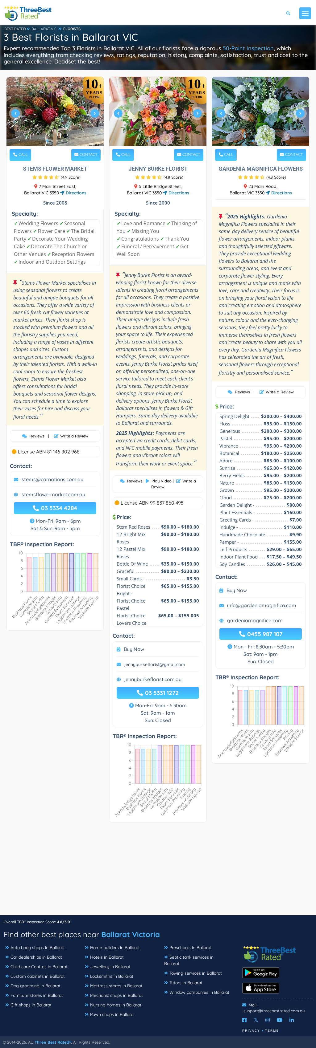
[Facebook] (244, 1020)
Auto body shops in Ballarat (37, 947)
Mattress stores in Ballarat (116, 986)
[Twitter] (256, 1020)
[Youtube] (279, 1020)
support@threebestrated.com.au (274, 1010)
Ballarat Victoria (130, 934)
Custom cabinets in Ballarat (37, 976)
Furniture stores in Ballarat (36, 995)
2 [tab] (52, 141)
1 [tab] (47, 141)
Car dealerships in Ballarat (36, 957)
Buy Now (134, 649)
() (71, 177)
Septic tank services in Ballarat (189, 960)
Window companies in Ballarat (199, 992)
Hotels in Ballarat (107, 957)
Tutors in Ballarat (185, 982)
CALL (22, 154)
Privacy (251, 1030)
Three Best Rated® (53, 1042)
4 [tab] (62, 141)
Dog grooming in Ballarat (35, 986)
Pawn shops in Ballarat (112, 1014)
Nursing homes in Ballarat (115, 1005)
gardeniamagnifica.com (255, 620)
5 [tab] (167, 141)
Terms (272, 1030)
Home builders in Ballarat (115, 947)
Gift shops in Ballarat (31, 1005)
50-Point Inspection (248, 48)
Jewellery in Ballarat (110, 966)
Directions (75, 193)
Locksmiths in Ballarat (111, 976)
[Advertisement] (158, 872)
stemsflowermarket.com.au (53, 494)
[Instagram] (267, 1020)
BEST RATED (15, 28)
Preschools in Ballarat (190, 947)
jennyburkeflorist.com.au (152, 679)
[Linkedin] (291, 1020)
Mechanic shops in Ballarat (116, 995)
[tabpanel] (55, 116)
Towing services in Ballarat (195, 973)
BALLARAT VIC (44, 28)
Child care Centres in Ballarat (39, 966)
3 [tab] (57, 141)
